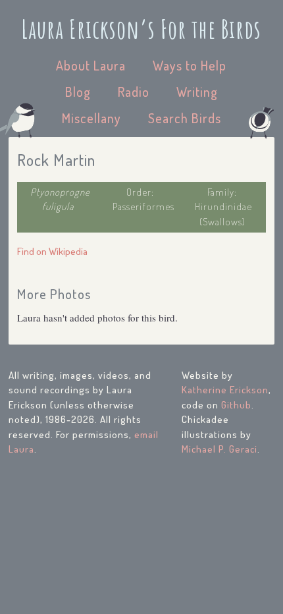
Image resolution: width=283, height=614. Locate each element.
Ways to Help (189, 65)
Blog (78, 91)
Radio (133, 91)
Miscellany (91, 117)
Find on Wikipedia (52, 251)
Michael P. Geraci (219, 449)
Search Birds (184, 117)
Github (236, 405)
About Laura (91, 65)
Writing (197, 91)
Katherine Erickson (225, 389)
